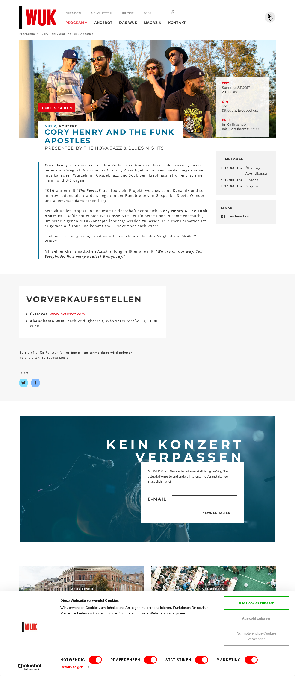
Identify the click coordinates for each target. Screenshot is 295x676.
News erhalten (216, 512)
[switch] (150, 660)
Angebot (103, 23)
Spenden (73, 13)
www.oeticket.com (67, 314)
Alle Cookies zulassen (256, 603)
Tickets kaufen (56, 108)
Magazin (153, 23)
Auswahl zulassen (256, 618)
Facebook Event (240, 216)
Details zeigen (71, 667)
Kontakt (177, 23)
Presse (128, 13)
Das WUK (128, 23)
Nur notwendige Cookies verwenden (257, 636)
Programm (76, 23)
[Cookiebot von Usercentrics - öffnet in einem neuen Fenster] (30, 667)
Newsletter (101, 13)
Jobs (147, 13)
